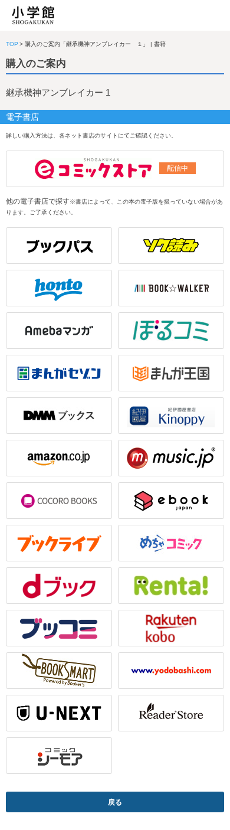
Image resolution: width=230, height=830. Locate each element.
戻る (115, 802)
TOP (12, 44)
